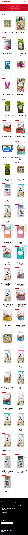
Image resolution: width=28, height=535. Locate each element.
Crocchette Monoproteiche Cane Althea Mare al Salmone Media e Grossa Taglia (20, 199)
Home (8, 8)
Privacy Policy (22, 502)
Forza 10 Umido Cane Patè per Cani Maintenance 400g (7, 53)
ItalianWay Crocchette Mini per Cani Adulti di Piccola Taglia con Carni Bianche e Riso (7, 325)
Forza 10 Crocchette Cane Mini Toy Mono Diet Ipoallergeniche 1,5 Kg (20, 220)
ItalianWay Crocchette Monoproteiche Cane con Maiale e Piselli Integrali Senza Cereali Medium (20, 137)
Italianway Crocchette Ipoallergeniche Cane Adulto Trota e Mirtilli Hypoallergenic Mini (7, 263)
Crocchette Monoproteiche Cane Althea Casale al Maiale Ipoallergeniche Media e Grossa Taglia (7, 221)
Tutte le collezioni (13, 8)
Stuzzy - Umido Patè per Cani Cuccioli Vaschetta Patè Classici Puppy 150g (7, 345)
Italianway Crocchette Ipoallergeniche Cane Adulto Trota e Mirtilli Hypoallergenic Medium (21, 158)
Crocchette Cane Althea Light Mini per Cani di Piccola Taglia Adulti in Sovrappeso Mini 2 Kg (21, 429)
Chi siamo (14, 505)
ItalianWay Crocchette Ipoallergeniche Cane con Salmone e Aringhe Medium (7, 408)
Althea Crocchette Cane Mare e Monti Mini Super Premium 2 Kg (21, 449)
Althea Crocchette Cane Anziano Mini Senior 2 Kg (20, 408)
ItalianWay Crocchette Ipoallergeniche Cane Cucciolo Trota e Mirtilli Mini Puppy (20, 345)
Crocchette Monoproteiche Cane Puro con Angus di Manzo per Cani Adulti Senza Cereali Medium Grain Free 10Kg (7, 179)
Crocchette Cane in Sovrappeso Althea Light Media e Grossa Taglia (7, 365)
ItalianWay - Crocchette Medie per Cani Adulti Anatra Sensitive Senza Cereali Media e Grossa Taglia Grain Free (20, 284)
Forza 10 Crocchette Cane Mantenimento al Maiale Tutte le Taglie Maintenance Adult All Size (20, 242)
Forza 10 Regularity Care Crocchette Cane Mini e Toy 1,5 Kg (7, 491)
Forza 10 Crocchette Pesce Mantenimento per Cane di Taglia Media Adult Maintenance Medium (21, 263)
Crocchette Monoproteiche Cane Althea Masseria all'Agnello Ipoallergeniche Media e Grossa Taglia (7, 284)
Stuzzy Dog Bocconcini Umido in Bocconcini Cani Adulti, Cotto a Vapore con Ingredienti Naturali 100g (20, 33)
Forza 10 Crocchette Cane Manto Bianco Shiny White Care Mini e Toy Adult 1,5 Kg (7, 471)
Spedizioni (21, 505)
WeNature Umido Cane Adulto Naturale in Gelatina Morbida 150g (7, 157)
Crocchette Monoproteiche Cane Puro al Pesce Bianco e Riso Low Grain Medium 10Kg (7, 116)
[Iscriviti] (12, 523)
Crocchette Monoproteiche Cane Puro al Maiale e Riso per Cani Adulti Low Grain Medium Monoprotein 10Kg (20, 54)
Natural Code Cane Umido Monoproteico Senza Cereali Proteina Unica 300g (7, 74)
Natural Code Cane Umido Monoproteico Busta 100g (7, 95)
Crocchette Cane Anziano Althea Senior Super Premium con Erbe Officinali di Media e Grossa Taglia (20, 366)
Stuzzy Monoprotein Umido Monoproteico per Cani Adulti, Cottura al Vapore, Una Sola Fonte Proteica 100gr (21, 179)
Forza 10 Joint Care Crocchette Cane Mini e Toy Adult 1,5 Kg (21, 471)
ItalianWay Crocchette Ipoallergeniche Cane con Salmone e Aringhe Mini (20, 325)
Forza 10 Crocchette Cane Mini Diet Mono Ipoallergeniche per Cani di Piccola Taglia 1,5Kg (7, 200)
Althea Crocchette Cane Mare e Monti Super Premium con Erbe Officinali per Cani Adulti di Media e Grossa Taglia (7, 305)
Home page (14, 502)
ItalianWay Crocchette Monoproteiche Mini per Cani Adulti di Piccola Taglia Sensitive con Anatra (20, 305)
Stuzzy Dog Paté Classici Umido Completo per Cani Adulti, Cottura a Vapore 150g (7, 32)
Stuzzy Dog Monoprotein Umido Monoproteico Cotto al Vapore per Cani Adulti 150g (20, 95)
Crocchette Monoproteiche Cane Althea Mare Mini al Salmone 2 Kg (7, 428)
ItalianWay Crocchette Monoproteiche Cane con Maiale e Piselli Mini (7, 136)
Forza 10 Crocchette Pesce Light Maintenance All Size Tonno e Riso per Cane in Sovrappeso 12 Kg (7, 242)
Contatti (14, 508)
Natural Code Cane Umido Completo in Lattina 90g (20, 74)
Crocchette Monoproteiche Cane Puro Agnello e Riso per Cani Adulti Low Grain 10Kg (20, 116)
